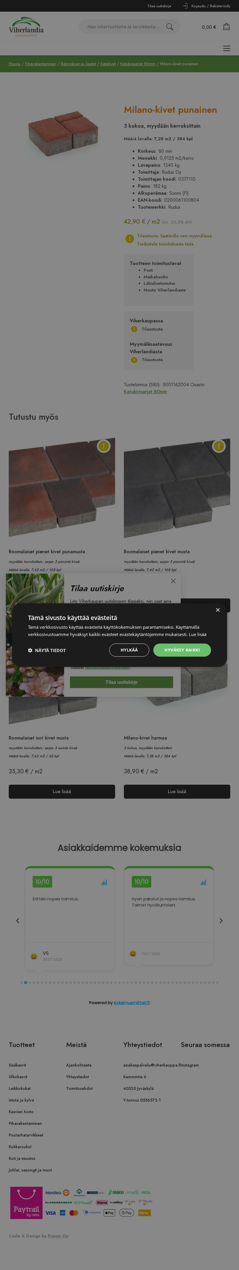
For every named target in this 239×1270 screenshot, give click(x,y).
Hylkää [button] (129, 650)
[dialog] (119, 635)
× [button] (217, 610)
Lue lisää (197, 634)
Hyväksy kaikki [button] (182, 650)
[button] (47, 650)
